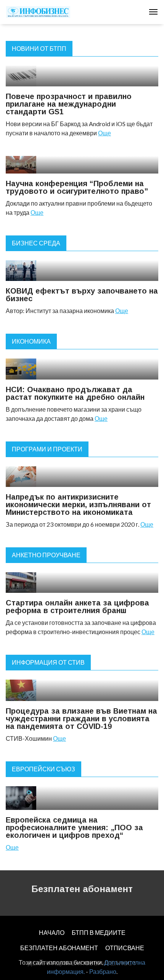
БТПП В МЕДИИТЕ (98, 932)
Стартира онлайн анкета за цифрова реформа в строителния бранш (77, 607)
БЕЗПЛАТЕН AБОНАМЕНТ (59, 947)
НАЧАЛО (51, 932)
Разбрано (102, 971)
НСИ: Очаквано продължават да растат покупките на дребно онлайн (75, 393)
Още (104, 132)
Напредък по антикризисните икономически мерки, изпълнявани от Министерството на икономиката (78, 504)
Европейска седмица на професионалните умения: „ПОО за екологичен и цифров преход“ (74, 827)
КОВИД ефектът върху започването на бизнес (82, 295)
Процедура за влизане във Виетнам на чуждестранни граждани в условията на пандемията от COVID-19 (81, 718)
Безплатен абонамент (82, 889)
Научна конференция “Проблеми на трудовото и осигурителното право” (77, 187)
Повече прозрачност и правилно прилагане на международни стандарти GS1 (69, 104)
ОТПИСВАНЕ (124, 947)
